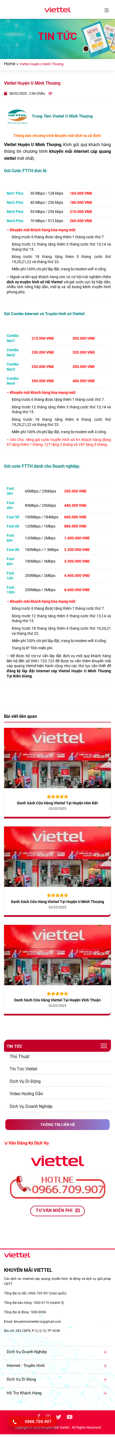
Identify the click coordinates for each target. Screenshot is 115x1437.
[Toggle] (105, 1352)
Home (9, 63)
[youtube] (70, 1417)
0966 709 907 (38, 1293)
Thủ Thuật (19, 1056)
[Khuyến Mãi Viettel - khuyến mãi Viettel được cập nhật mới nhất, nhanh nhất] (57, 9)
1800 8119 (41, 1303)
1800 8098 (38, 1312)
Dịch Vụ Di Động (25, 1081)
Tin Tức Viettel (23, 1068)
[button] (107, 9)
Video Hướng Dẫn (26, 1093)
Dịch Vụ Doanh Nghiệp (31, 1106)
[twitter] (58, 1417)
